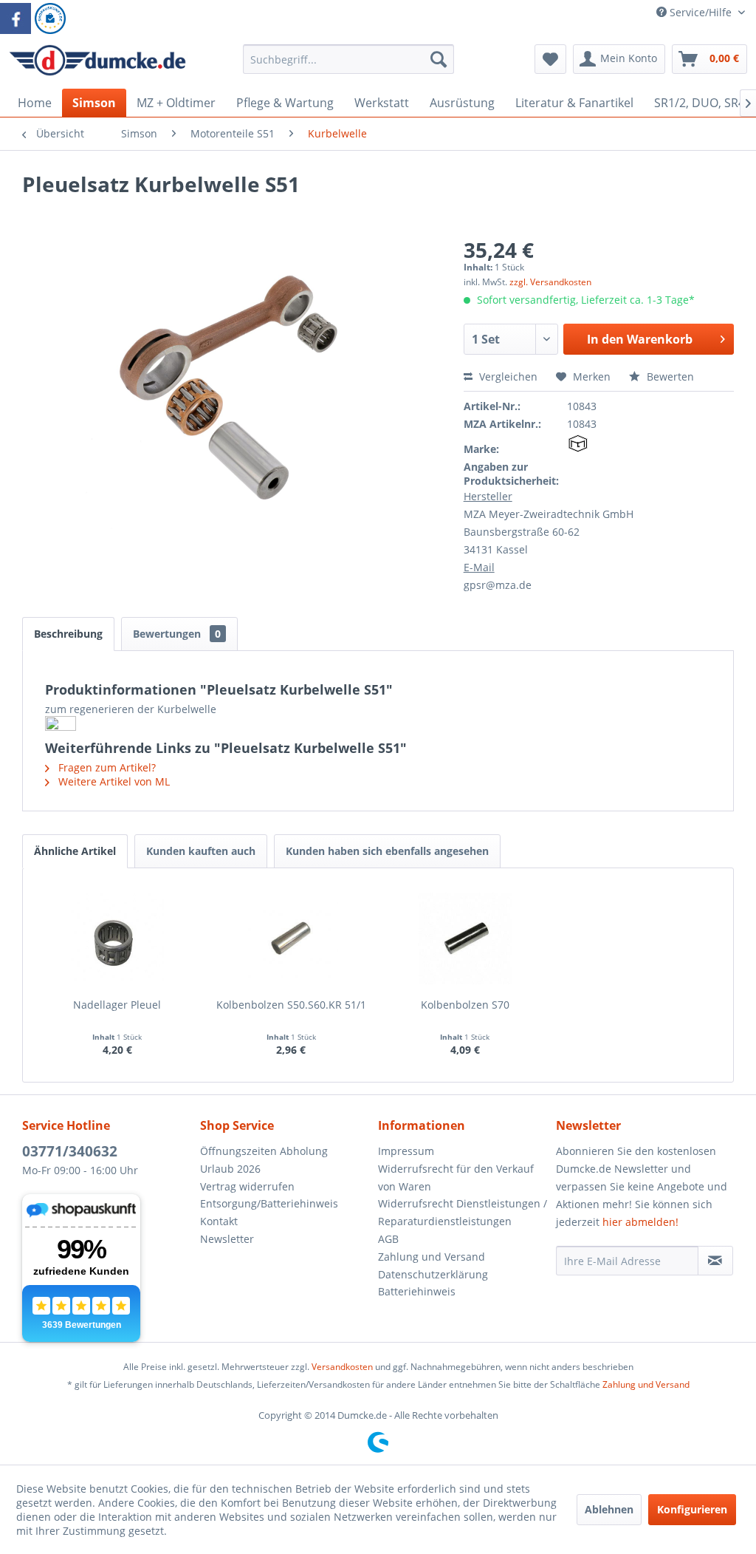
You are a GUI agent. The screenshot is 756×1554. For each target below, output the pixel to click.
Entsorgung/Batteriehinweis (269, 1203)
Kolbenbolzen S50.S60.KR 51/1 (291, 1005)
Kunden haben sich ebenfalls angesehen (387, 851)
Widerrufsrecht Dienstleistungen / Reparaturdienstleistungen (462, 1212)
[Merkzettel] (550, 59)
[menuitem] (349, 66)
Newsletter (227, 1239)
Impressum (406, 1151)
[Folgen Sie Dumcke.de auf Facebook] (15, 18)
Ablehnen (609, 1509)
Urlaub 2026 (230, 1169)
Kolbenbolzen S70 (465, 1005)
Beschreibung (68, 634)
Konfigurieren (692, 1509)
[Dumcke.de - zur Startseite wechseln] (97, 62)
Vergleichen (506, 376)
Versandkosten (342, 1366)
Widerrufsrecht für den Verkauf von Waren (456, 1177)
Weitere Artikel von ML (112, 781)
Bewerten (669, 376)
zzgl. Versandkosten (550, 282)
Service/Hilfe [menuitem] (701, 12)
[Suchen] (438, 59)
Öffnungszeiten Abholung (264, 1151)
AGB (388, 1239)
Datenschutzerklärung (433, 1274)
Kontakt (219, 1221)
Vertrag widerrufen (247, 1186)
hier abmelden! (640, 1222)
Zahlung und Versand (431, 1257)
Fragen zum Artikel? (105, 767)
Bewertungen (177, 634)
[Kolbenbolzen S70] (465, 938)
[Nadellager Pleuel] (117, 938)
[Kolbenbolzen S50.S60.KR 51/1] (292, 938)
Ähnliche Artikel (75, 851)
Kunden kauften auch (200, 851)
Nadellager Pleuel (117, 1005)
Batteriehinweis (417, 1291)
